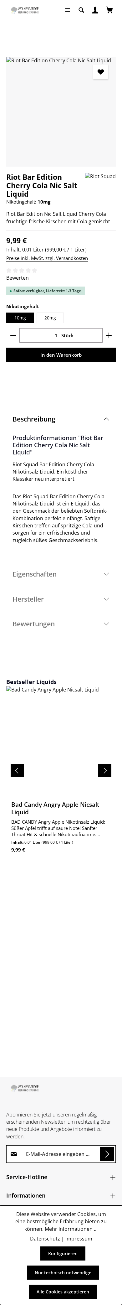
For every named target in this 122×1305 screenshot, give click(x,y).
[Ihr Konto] (95, 10)
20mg (50, 318)
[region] (61, 112)
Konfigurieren (63, 1253)
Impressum (78, 1238)
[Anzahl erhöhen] (109, 335)
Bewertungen (34, 623)
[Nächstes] (104, 770)
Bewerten (17, 277)
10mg (20, 318)
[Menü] (67, 10)
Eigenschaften (35, 573)
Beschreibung (34, 418)
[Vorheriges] (17, 770)
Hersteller (28, 598)
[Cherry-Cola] (61, 112)
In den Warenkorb (61, 355)
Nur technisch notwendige (63, 1273)
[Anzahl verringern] (13, 335)
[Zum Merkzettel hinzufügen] (100, 72)
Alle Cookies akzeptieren (63, 1292)
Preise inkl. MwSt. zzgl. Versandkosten (47, 258)
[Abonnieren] (107, 1154)
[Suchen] (81, 10)
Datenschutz (45, 1238)
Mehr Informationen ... (71, 1228)
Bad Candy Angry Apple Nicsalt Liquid (55, 808)
